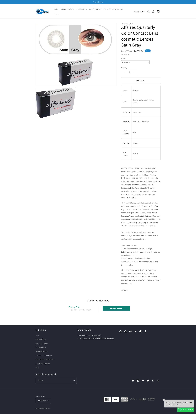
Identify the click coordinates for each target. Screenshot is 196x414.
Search (38, 335)
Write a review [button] (116, 308)
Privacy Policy (40, 339)
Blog (37, 367)
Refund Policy (41, 347)
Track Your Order (42, 343)
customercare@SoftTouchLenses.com (98, 338)
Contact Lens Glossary (44, 355)
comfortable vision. (129, 198)
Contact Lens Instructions (45, 359)
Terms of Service (42, 351)
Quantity (124, 68)
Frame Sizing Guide (43, 363)
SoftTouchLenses (45, 409)
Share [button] (126, 290)
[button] (67, 9)
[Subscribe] (73, 380)
